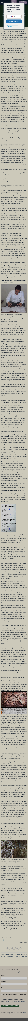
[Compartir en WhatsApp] (7, 948)
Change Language (14, 21)
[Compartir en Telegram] (20, 948)
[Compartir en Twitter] (12, 948)
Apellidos (3, 981)
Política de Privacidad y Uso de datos (15, 1001)
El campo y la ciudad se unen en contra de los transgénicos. (21, 956)
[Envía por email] (15, 948)
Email (4, 988)
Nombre (3, 975)
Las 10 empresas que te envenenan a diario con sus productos (7, 956)
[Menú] (2, 2)
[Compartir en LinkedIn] (18, 948)
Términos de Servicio (13, 1013)
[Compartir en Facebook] (10, 948)
